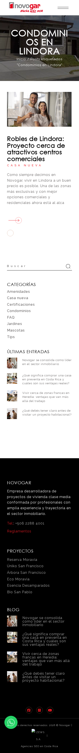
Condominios (19, 311)
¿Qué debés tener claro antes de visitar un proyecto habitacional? (43, 677)
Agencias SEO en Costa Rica (39, 746)
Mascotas (16, 330)
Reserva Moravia (22, 560)
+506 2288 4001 (30, 523)
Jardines (14, 324)
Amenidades (18, 292)
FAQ (11, 317)
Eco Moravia (18, 579)
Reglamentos (19, 531)
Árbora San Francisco (26, 572)
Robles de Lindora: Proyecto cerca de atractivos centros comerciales (36, 148)
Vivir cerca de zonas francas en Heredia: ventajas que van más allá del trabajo (46, 396)
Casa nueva (24, 165)
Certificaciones (21, 304)
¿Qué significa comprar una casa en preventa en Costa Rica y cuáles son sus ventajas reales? (47, 379)
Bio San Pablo (19, 592)
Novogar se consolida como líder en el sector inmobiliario (43, 621)
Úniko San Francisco (25, 566)
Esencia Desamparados (28, 585)
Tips (11, 337)
